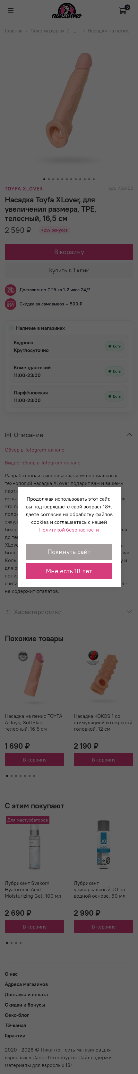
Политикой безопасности (69, 529)
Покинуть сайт (69, 552)
